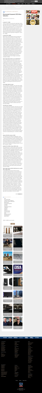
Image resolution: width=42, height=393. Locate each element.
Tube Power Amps (3, 347)
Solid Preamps (2, 348)
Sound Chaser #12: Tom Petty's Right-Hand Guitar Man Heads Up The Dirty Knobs (7, 262)
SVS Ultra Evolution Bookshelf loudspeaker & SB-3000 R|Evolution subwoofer (7, 288)
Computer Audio (3, 355)
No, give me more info (12, 2)
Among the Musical (30, 347)
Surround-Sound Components (8, 203)
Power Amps (5, 205)
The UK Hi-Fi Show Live (30, 370)
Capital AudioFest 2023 (3, 374)
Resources (33, 3)
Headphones (16, 351)
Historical (16, 370)
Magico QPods (8, 274)
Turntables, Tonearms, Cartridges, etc (9, 200)
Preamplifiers (6, 204)
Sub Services (29, 377)
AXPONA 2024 (3, 365)
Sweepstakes (16, 376)
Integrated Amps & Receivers (7, 206)
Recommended (14, 3)
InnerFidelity (16, 357)
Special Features (16, 366)
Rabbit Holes (29, 352)
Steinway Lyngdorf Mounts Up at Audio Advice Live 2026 (17, 314)
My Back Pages (29, 351)
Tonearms (16, 343)
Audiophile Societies (30, 366)
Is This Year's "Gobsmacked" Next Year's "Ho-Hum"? (18, 327)
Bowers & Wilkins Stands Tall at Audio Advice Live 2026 (7, 314)
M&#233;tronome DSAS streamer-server (7, 301)
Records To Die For (30, 343)
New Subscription (30, 375)
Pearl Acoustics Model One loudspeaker (7, 236)
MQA (15, 371)
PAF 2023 (2, 375)
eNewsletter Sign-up (30, 367)
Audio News (16, 373)
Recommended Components (11, 11)
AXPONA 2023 (3, 366)
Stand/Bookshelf (3, 343)
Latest (13, 223)
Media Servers (2, 356)
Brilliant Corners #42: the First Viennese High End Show (17, 301)
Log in (4, 220)
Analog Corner (29, 357)
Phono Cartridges (17, 344)
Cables (15, 347)
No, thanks (32, 1)
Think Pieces (16, 369)
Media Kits (29, 371)
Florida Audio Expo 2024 (4, 373)
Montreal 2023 (2, 369)
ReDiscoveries (29, 353)
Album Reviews (29, 344)
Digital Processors (6, 202)
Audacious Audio (16, 355)
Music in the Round (30, 360)
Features (29, 345)
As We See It (29, 348)
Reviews (9, 3)
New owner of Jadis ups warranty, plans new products (7, 249)
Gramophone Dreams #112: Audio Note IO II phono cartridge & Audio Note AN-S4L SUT (18, 249)
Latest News (16, 372)
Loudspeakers (6, 207)
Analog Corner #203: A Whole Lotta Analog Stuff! (17, 262)
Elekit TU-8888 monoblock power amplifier (18, 236)
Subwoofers (5, 208)
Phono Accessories (17, 348)
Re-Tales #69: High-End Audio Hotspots (8, 327)
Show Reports (3, 364)
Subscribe (28, 3)
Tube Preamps (2, 346)
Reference (16, 367)
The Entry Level (29, 361)
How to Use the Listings (7, 199)
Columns (18, 3)
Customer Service (30, 369)
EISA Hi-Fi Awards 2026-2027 (18, 275)
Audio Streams (29, 359)
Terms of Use (24, 380)
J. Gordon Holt (16, 356)
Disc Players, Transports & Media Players (9, 201)
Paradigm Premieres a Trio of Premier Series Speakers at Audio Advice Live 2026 (18, 288)
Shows (22, 3)
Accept (36, 1)
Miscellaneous (16, 352)
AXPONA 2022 (3, 367)
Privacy (17, 380)
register (7, 220)
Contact (20, 380)
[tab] (12, 224)
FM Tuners (16, 345)
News (25, 3)
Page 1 (5, 198)
